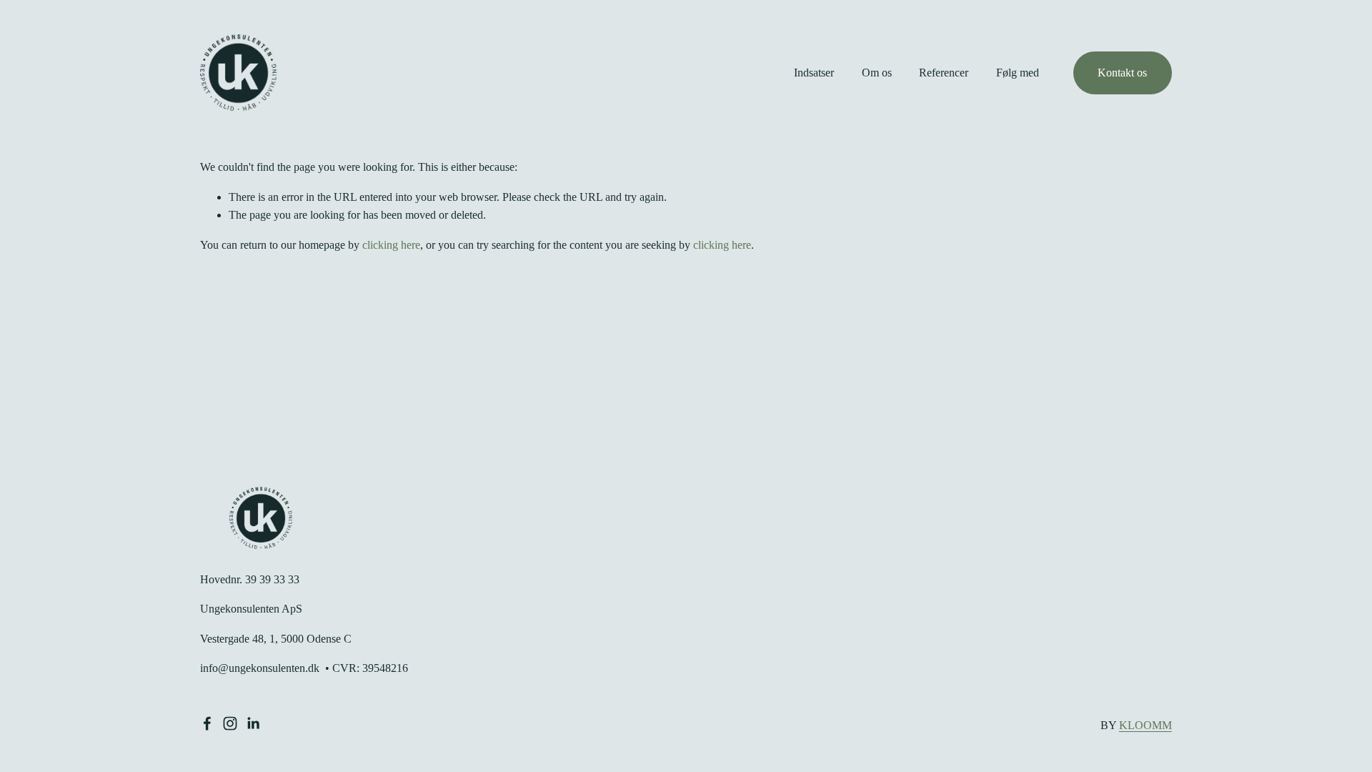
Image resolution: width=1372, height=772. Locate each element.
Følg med (1017, 72)
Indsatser (814, 72)
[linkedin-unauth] (253, 723)
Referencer (943, 72)
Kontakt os (1122, 72)
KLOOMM (1145, 725)
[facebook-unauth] (207, 723)
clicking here (391, 245)
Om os (877, 72)
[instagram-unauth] (230, 723)
